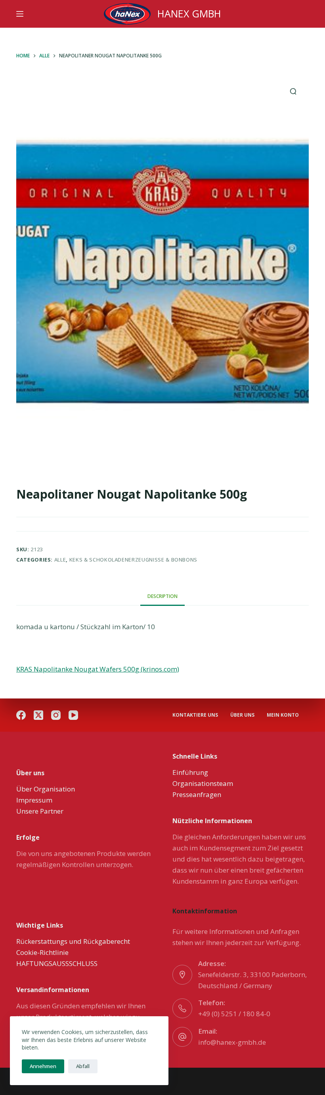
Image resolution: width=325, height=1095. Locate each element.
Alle (60, 559)
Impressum (34, 800)
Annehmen (43, 1066)
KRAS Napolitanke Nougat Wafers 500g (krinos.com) (97, 669)
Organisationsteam (202, 783)
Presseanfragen (196, 794)
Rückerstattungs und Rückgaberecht (73, 941)
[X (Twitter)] (38, 715)
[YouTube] (73, 715)
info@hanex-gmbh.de (232, 1042)
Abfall (83, 1066)
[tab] (162, 596)
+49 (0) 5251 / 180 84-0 (234, 1013)
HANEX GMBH (189, 13)
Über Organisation (45, 788)
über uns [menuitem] (242, 715)
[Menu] (19, 13)
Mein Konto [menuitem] (283, 715)
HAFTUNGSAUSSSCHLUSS (57, 963)
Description (162, 596)
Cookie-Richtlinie (42, 952)
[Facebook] (21, 715)
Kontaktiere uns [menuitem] (195, 715)
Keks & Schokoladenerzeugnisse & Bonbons (133, 559)
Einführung (190, 772)
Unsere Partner (39, 811)
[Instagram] (56, 715)
